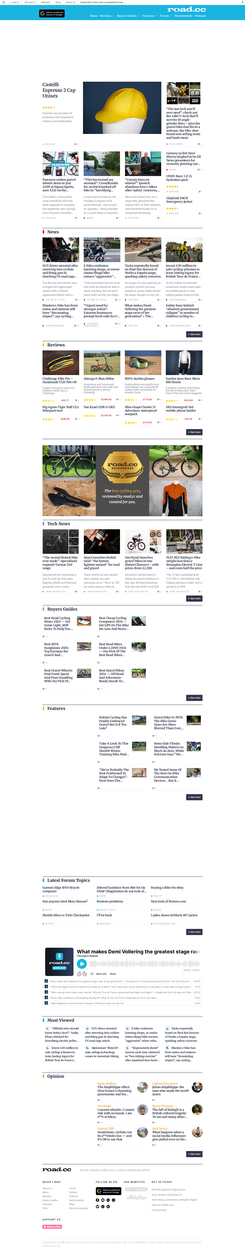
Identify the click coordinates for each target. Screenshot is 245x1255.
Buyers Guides (50, 1200)
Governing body (180, 326)
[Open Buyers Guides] (138, 16)
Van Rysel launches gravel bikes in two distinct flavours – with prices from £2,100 (142, 563)
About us (47, 1188)
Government (177, 300)
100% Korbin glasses (140, 379)
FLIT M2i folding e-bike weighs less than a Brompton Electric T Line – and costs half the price (184, 563)
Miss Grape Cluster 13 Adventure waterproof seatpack (141, 410)
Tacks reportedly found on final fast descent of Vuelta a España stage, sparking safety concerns (143, 271)
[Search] (3, 2)
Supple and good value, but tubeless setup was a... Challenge (58, 390)
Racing (133, 300)
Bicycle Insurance (78, 1208)
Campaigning (55, 326)
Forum (72, 1188)
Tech (45, 1208)
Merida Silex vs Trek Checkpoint (66, 915)
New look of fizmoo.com (168, 901)
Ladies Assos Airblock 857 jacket (174, 915)
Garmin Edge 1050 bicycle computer (61, 889)
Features (47, 1204)
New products (56, 591)
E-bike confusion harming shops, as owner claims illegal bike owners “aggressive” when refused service (102, 273)
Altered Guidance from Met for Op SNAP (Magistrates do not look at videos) (121, 891)
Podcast (73, 1196)
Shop (72, 1204)
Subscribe (54, 1227)
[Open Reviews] (113, 16)
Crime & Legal (56, 300)
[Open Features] (156, 16)
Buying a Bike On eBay (167, 887)
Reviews (46, 1196)
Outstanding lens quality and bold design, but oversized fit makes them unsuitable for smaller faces (142, 388)
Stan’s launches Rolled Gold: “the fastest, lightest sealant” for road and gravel (102, 563)
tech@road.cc (174, 1194)
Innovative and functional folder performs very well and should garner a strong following (101, 388)
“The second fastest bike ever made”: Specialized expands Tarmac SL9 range (60, 563)
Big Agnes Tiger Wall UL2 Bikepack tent (60, 408)
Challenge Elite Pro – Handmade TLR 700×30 (59, 380)
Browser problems (110, 901)
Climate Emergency (91, 325)
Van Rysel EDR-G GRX (99, 407)
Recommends (76, 1200)
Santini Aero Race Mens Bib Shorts (183, 380)
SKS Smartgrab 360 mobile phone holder (181, 408)
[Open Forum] (171, 16)
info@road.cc (178, 1189)
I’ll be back (104, 915)
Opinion (73, 1192)
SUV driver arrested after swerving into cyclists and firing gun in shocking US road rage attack (60, 273)
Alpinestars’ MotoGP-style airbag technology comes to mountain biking (102, 1052)
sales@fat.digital (188, 1199)
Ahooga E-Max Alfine (99, 379)
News (45, 1192)
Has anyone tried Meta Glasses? (65, 901)
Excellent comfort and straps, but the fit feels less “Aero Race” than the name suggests (184, 390)
